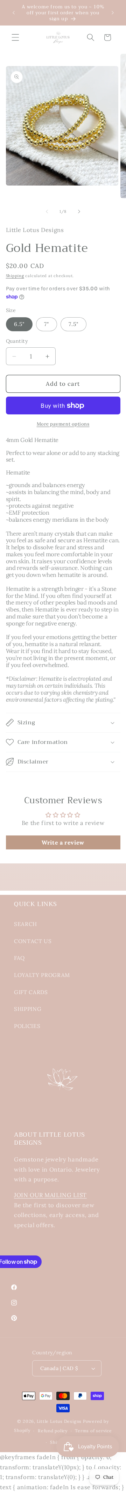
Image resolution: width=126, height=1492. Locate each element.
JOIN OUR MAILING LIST (50, 1195)
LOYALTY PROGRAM (42, 975)
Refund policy (53, 1430)
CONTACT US (33, 941)
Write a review (63, 842)
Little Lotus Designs (59, 1421)
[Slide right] (79, 211)
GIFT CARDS (31, 992)
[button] (15, 37)
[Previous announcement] (13, 13)
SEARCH (25, 924)
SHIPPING (27, 1009)
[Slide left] (47, 211)
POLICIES (27, 1026)
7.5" (73, 324)
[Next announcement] (112, 13)
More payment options (63, 424)
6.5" (19, 324)
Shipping (15, 275)
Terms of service (93, 1430)
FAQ (19, 958)
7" (46, 324)
